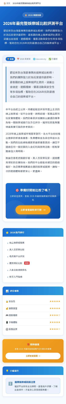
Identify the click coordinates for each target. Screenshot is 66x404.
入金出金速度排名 (18, 269)
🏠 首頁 (7, 3)
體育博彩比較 (19, 263)
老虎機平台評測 (16, 256)
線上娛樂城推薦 (16, 242)
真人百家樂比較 (16, 249)
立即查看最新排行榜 (33, 210)
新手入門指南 (15, 276)
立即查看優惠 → (33, 355)
